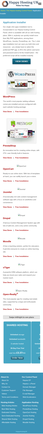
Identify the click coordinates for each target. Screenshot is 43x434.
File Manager (28, 390)
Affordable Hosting (9, 422)
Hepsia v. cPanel (29, 384)
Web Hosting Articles (9, 406)
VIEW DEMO (21, 61)
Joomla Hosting (28, 416)
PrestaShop (9, 145)
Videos (4, 394)
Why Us (5, 384)
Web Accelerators (29, 397)
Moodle (7, 241)
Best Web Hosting (8, 409)
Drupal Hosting (28, 419)
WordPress (9, 96)
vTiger (6, 267)
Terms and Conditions (10, 397)
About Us (5, 380)
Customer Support (9, 390)
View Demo (7, 111)
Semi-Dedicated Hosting (11, 416)
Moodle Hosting (29, 422)
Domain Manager (29, 387)
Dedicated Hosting (9, 412)
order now (17, 358)
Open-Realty (10, 294)
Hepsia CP (27, 380)
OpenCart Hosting (29, 412)
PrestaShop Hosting (30, 409)
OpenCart (8, 169)
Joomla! (7, 192)
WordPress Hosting (30, 406)
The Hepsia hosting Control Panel (19, 10)
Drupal (6, 218)
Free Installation (22, 111)
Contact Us (6, 387)
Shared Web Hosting (9, 419)
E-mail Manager (29, 394)
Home (3, 10)
